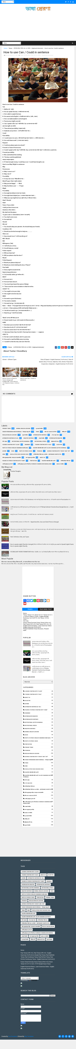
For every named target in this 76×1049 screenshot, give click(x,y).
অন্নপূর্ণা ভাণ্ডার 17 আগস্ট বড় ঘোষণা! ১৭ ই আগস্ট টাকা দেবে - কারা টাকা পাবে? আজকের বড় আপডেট (31, 514)
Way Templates (29, 1036)
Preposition (33, 460)
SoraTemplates (12, 1036)
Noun (12, 451)
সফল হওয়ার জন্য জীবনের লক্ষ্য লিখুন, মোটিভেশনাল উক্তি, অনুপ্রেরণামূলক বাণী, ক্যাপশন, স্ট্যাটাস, (30, 484)
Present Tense (6, 428)
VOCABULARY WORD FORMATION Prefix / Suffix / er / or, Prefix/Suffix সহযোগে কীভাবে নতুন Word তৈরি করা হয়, (39, 551)
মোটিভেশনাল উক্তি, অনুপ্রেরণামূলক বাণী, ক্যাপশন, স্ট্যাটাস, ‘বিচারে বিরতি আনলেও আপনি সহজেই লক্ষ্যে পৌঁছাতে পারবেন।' (36, 492)
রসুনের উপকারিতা (25, 435)
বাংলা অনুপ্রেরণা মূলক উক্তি (30, 457)
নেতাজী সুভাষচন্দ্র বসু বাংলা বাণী (7, 464)
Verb (3, 454)
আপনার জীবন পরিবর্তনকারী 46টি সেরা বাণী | (49, 460)
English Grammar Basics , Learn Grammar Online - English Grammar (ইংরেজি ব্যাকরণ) (37, 626)
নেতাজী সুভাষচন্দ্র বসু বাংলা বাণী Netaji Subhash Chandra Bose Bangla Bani (35, 464)
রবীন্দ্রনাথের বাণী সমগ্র (54, 441)
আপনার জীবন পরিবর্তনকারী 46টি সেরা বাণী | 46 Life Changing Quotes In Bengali (49, 447)
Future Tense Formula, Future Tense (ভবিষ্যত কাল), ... (37, 622)
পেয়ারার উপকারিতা (41, 438)
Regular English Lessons (9, 435)
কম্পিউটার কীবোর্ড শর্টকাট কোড (65, 460)
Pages (30, 609)
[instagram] (71, 1)
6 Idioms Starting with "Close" (11, 444)
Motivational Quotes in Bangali (21, 441)
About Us (42, 457)
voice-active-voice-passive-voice (19, 454)
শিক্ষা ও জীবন (26, 621)
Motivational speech (40, 441)
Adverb (4, 451)
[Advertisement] (38, 27)
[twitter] (66, 1)
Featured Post (46, 609)
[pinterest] (72, 1036)
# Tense (10, 347)
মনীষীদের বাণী (64, 431)
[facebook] (68, 1)
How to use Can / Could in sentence (28, 379)
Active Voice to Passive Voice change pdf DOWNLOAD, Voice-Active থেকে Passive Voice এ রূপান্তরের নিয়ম (11, 381)
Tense (10, 48)
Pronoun (39, 451)
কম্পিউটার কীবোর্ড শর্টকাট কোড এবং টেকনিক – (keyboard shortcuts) (28, 48)
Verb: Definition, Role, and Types (19, 537)
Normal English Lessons (23, 428)
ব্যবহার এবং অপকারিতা (60, 464)
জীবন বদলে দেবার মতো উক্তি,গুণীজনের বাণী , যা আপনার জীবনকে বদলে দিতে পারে (20, 562)
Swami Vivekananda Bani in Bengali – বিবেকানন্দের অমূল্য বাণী (16, 431)
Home (5, 48)
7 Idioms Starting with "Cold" (43, 444)
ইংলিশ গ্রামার (4, 441)
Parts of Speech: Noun (25, 451)
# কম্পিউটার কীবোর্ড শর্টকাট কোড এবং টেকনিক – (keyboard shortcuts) (29, 347)
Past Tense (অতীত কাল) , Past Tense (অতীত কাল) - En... (37, 624)
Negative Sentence (28, 438)
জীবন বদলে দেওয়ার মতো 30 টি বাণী (50, 431)
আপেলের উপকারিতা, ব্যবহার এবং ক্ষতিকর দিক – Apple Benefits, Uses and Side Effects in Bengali (34, 522)
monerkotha (7, 469)
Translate (34, 980)
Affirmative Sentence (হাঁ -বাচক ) (10, 438)
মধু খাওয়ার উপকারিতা (39, 428)
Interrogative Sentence (40, 435)
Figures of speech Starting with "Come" (13, 460)
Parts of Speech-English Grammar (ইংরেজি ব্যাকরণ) (15, 447)
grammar (27, 444)
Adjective (59, 444)
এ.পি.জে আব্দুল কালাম (55, 435)
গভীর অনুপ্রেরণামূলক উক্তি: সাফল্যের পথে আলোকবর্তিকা (11, 457)
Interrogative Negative (55, 438)
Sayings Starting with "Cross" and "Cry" (58, 451)
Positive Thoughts (16, 471)
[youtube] (73, 1)
